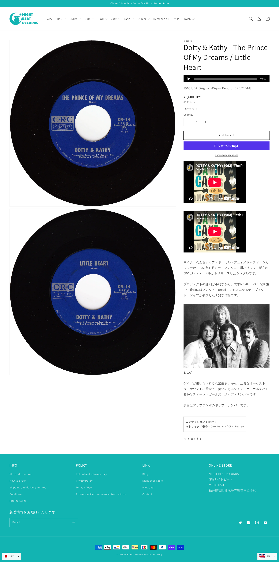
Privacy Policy (84, 480)
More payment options (226, 154)
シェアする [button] (195, 438)
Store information (20, 474)
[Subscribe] (73, 522)
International (17, 500)
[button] (251, 19)
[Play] (189, 79)
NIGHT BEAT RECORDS (134, 554)
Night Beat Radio (152, 480)
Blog (145, 474)
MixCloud (148, 487)
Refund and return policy (91, 474)
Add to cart (226, 135)
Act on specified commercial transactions (101, 494)
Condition (15, 494)
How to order (17, 480)
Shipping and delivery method (27, 487)
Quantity (188, 114)
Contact (147, 494)
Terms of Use (84, 487)
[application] (227, 78)
